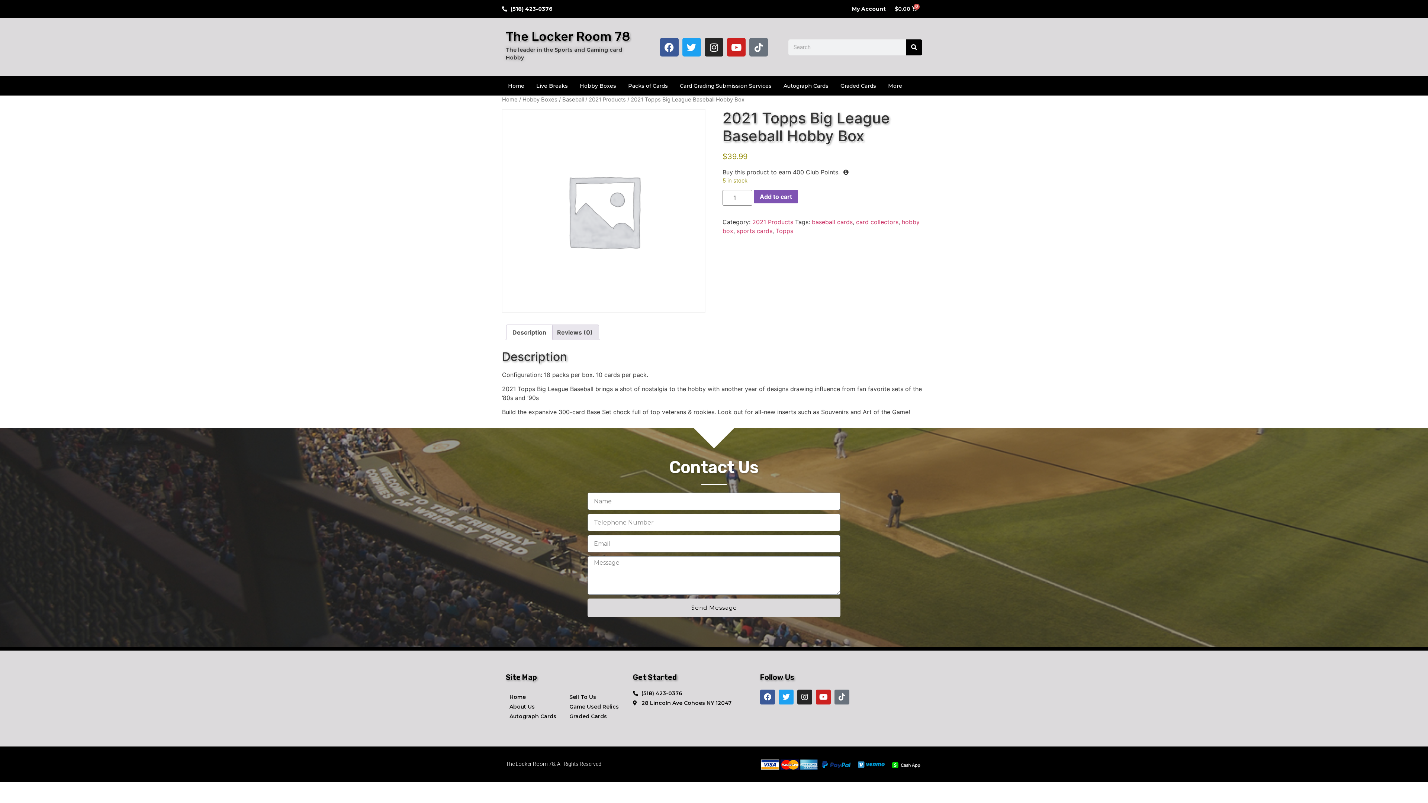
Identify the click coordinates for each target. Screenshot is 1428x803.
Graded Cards (858, 86)
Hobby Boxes (598, 86)
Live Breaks (552, 86)
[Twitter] (691, 47)
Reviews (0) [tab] (575, 332)
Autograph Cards (806, 86)
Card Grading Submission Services (726, 86)
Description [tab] (529, 332)
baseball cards (832, 222)
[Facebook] (669, 47)
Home (516, 86)
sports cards (754, 231)
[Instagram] (714, 47)
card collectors (877, 222)
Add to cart (776, 196)
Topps (784, 231)
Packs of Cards (648, 86)
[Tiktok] (758, 47)
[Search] (914, 47)
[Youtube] (736, 47)
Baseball (573, 99)
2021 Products (607, 99)
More (895, 86)
